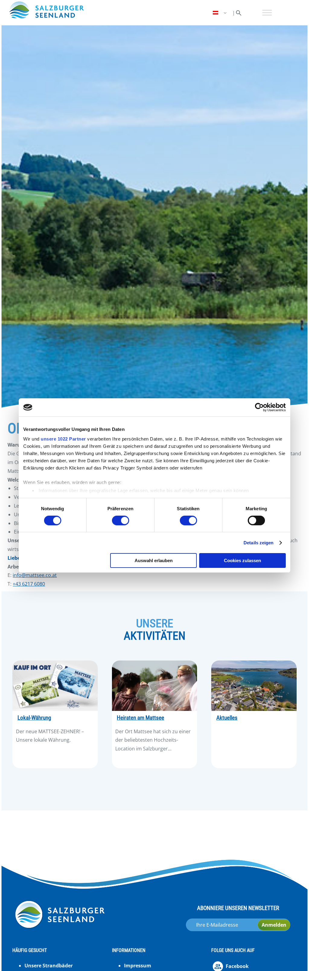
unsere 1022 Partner (63, 438)
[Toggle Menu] (267, 13)
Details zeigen (258, 542)
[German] (220, 12)
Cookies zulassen (242, 560)
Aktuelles (226, 718)
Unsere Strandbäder (48, 965)
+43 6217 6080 (29, 584)
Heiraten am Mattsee (140, 718)
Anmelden (274, 925)
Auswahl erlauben (154, 560)
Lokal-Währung (34, 718)
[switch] (120, 520)
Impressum (137, 965)
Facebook (237, 966)
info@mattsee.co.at (35, 575)
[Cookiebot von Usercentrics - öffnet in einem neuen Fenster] (259, 407)
